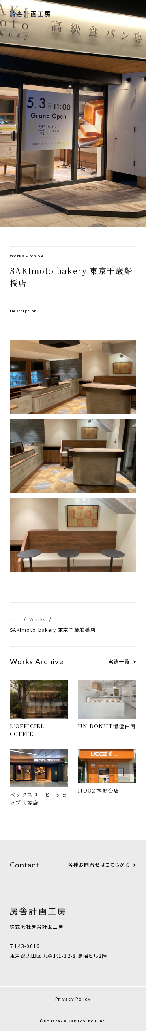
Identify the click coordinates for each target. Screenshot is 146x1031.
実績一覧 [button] (119, 661)
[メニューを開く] (126, 12)
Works (37, 619)
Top (15, 619)
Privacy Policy (73, 998)
